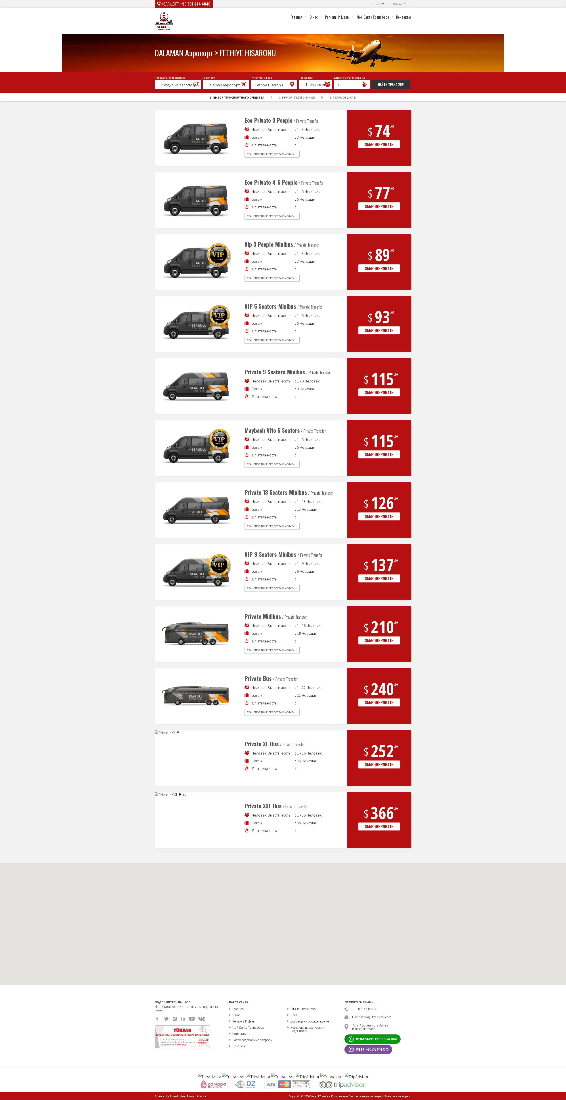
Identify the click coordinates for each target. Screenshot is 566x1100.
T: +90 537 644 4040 (364, 1009)
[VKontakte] (201, 1019)
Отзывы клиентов (303, 1009)
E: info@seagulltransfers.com (371, 1017)
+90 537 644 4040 (195, 4)
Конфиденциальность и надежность (307, 1029)
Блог (294, 1015)
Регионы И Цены (337, 17)
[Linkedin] (183, 1019)
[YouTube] (192, 1019)
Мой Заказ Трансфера (373, 17)
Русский (398, 4)
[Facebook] (157, 1019)
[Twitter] (166, 1019)
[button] (178, 84)
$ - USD (377, 4)
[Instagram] (174, 1019)
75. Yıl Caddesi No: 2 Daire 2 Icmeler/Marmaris (370, 1027)
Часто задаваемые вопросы (252, 1040)
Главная (296, 17)
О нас (314, 17)
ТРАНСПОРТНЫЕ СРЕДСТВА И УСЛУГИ (272, 154)
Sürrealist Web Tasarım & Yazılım (189, 1096)
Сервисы (238, 1046)
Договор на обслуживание (310, 1021)
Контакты (403, 17)
